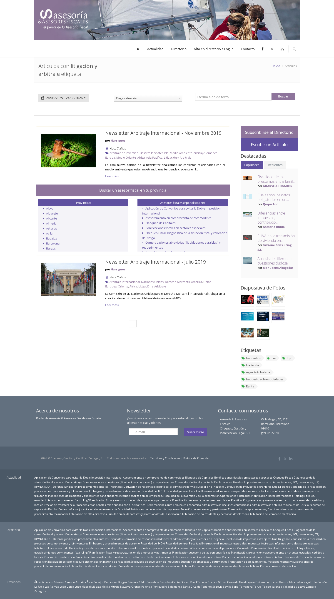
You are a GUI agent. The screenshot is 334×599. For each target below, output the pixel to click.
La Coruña (320, 582)
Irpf (289, 358)
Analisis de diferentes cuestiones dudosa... (274, 261)
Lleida (70, 586)
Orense (136, 586)
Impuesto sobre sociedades (264, 379)
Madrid (86, 586)
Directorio (179, 49)
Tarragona (246, 586)
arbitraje (199, 153)
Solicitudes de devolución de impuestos (155, 509)
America (211, 153)
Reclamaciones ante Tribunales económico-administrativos (184, 505)
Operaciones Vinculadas (235, 495)
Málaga (96, 586)
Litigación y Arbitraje (177, 157)
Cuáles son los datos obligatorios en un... (273, 197)
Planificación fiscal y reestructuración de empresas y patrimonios (130, 500)
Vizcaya (300, 586)
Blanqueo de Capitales (160, 223)
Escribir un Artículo (269, 144)
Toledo (266, 586)
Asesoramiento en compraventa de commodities (178, 218)
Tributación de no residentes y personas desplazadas (215, 514)
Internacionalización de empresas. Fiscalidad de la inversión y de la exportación (169, 495)
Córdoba (201, 582)
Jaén (310, 582)
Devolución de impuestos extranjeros (248, 486)
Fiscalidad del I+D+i (152, 491)
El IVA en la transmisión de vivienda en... (276, 238)
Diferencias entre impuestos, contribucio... (271, 218)
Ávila (49, 233)
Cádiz (142, 582)
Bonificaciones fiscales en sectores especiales (175, 228)
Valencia (277, 586)
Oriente (123, 286)
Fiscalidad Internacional (204, 491)
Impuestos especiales (233, 491)
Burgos (51, 248)
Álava (49, 208)
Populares (251, 165)
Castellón (166, 582)
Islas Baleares (298, 582)
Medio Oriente (126, 157)
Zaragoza (40, 591)
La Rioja (39, 586)
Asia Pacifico (154, 157)
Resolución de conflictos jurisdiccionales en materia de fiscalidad (89, 509)
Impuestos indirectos (260, 491)
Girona (222, 582)
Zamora (311, 586)
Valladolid (289, 586)
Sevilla (227, 586)
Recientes (275, 165)
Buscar (283, 96)
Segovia (217, 586)
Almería (51, 223)
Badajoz (51, 238)
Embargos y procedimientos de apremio (114, 491)
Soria (235, 586)
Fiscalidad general (176, 491)
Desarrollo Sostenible (154, 153)
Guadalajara (247, 582)
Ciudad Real (187, 582)
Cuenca (212, 582)
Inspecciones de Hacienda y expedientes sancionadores (83, 495)
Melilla (106, 586)
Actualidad (155, 49)
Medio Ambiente (181, 153)
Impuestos (253, 358)
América (196, 282)
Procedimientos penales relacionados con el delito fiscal (110, 505)
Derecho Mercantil (177, 282)
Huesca (284, 582)
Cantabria (153, 582)
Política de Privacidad (196, 458)
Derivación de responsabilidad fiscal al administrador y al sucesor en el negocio (173, 486)
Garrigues (118, 140)
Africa (141, 157)
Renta (250, 386)
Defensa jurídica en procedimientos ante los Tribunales (88, 486)
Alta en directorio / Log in (214, 49)
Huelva (273, 582)
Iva (274, 358)
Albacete (52, 213)
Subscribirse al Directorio (269, 132)
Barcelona (53, 243)
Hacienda (252, 365)
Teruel (257, 586)
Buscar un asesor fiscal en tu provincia (132, 190)
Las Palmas (52, 586)
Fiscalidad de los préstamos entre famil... (276, 179)
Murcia (115, 586)
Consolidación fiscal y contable (194, 482)
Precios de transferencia (59, 505)
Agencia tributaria (258, 372)
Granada (232, 582)
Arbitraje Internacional (125, 282)
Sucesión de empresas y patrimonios (204, 509)
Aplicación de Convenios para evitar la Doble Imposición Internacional (78, 477)
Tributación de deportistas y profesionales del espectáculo (144, 514)
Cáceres (133, 582)
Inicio (276, 66)
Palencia (146, 586)
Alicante (51, 218)
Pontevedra (160, 586)
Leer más (111, 176)
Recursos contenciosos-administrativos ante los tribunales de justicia (265, 505)
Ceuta (176, 582)
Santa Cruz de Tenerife (197, 586)
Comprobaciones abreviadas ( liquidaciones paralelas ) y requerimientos (128, 482)
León (63, 586)
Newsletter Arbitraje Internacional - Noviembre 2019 (163, 133)
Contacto (248, 49)
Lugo (78, 586)
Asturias (51, 228)
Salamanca (175, 586)
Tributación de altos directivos (88, 514)
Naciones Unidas (152, 282)
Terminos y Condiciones (165, 458)
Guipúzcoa (262, 582)
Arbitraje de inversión (124, 153)
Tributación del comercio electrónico (273, 514)
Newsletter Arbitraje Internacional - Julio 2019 (155, 262)
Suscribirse (195, 432)
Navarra (125, 586)
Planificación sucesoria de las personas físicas (201, 500)
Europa (110, 157)
